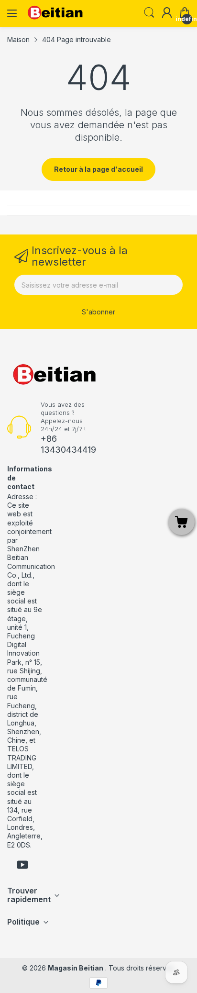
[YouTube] (22, 865)
